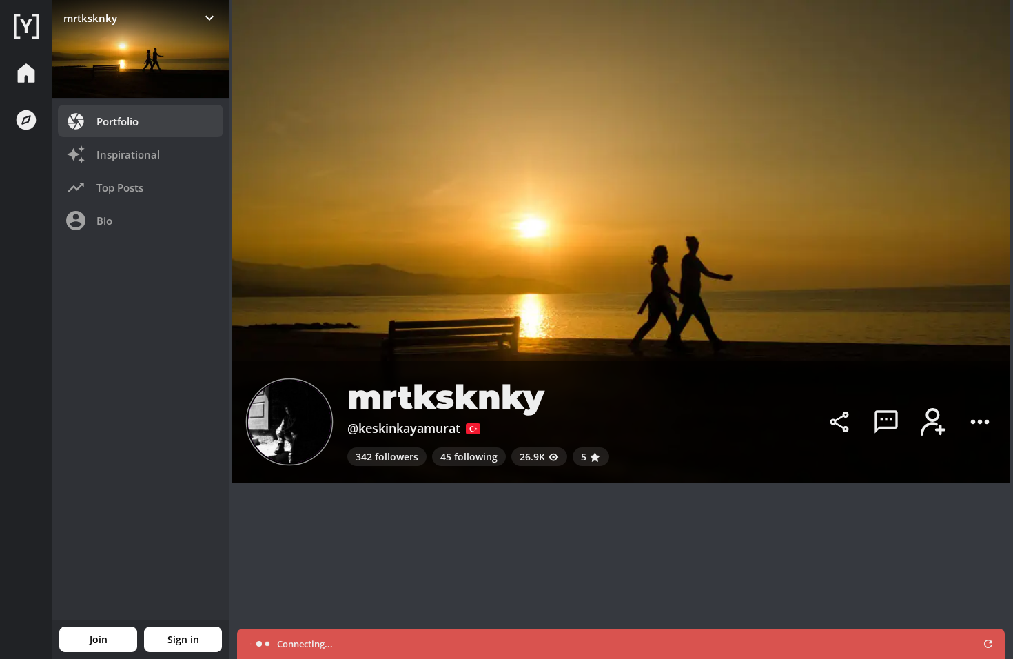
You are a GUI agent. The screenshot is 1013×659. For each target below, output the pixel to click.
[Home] (26, 26)
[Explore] (26, 120)
